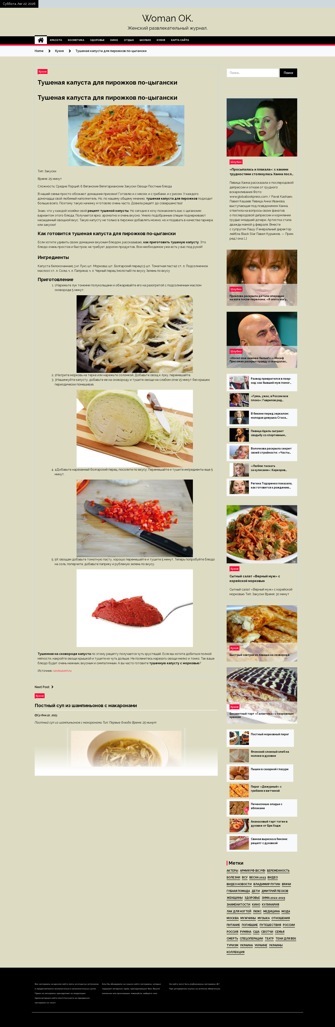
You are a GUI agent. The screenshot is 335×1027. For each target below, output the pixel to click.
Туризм (232, 945)
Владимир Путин (266, 884)
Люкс (257, 911)
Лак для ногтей (239, 911)
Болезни (233, 877)
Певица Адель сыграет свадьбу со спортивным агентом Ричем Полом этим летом (271, 433)
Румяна (245, 931)
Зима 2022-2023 (273, 897)
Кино (114, 40)
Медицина (271, 911)
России (289, 925)
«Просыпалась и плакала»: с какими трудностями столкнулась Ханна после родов (262, 172)
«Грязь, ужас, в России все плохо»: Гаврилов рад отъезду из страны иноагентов (269, 398)
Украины (276, 945)
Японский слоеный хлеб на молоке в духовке (270, 753)
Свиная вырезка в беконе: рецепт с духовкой (269, 841)
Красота (56, 40)
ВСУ (245, 877)
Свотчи (267, 931)
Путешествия (270, 925)
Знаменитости (238, 904)
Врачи (286, 884)
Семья (279, 931)
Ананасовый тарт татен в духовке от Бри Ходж (269, 823)
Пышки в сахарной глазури (269, 769)
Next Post (42, 687)
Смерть (232, 938)
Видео (273, 877)
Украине (261, 945)
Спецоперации (251, 938)
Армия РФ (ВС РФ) (252, 870)
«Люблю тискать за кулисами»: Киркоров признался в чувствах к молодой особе (268, 468)
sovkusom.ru (62, 671)
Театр (269, 938)
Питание (233, 925)
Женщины (235, 897)
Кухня (161, 40)
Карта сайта (180, 40)
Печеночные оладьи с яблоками (266, 806)
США (256, 931)
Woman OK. (167, 18)
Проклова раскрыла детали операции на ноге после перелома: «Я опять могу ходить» (258, 297)
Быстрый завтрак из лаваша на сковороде (260, 654)
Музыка (264, 918)
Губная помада (238, 891)
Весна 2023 (257, 877)
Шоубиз (145, 40)
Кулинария (270, 904)
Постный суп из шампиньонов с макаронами (86, 705)
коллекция (235, 952)
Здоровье (97, 40)
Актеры (232, 870)
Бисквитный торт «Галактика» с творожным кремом (262, 715)
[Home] (41, 40)
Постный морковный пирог (270, 734)
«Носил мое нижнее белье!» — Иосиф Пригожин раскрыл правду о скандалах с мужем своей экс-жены (258, 360)
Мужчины (248, 918)
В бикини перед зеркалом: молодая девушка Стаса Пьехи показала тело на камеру (270, 416)
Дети (256, 891)
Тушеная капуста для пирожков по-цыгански (107, 82)
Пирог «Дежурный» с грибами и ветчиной (266, 788)
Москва (233, 918)
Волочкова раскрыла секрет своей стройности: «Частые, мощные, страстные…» (271, 451)
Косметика (76, 40)
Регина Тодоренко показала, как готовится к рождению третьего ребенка (271, 486)
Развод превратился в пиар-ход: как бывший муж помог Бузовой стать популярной (271, 381)
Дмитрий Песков (275, 891)
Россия (232, 931)
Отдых (129, 40)
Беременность (278, 870)
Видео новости (239, 884)
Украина (246, 945)
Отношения (280, 918)
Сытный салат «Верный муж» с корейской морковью (255, 578)
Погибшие (250, 925)
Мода (285, 911)
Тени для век (285, 938)
